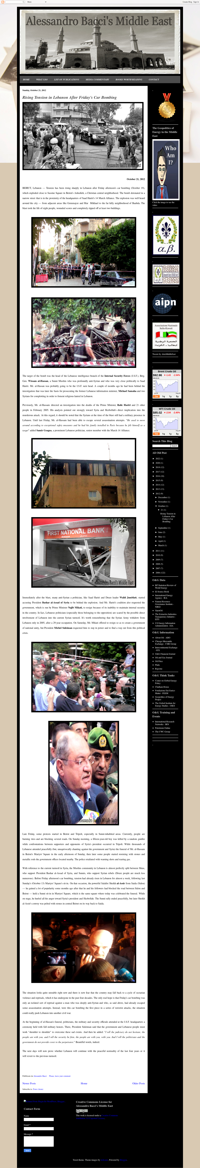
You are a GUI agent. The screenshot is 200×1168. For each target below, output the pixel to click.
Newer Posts (29, 1083)
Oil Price (159, 661)
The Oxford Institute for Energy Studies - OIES (165, 704)
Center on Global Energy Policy (166, 682)
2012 (158, 493)
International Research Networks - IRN (164, 722)
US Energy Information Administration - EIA (165, 624)
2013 (158, 489)
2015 (158, 480)
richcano (104, 1159)
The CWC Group (162, 731)
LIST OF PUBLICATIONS (66, 79)
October (162, 506)
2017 (158, 471)
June (160, 532)
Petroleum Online (162, 727)
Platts (157, 664)
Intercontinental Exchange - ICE (166, 648)
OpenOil (159, 610)
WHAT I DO (42, 79)
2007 (158, 568)
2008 (158, 563)
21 (162, 509)
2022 (158, 458)
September (163, 527)
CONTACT (154, 79)
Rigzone (158, 668)
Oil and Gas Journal (163, 657)
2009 (158, 559)
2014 (158, 484)
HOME (26, 79)
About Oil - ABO (162, 637)
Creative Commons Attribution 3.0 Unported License (97, 1117)
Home (84, 1083)
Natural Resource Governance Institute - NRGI (164, 604)
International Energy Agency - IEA (164, 596)
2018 (158, 467)
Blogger (123, 1159)
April (160, 541)
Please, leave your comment (60, 1076)
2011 (158, 550)
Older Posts (138, 1083)
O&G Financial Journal (165, 653)
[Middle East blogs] (167, 121)
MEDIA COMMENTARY (97, 79)
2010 (158, 555)
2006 (158, 572)
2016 (158, 476)
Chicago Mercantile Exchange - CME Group (165, 642)
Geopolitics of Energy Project (164, 698)
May (160, 536)
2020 (158, 462)
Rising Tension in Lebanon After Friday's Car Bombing (69, 97)
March (161, 545)
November (163, 501)
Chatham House (162, 686)
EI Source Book (162, 591)
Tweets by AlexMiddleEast (164, 354)
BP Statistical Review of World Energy (165, 586)
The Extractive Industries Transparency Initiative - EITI (165, 617)
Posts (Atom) (38, 1089)
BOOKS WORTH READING (129, 79)
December (163, 497)
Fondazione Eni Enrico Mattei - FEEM (165, 691)
